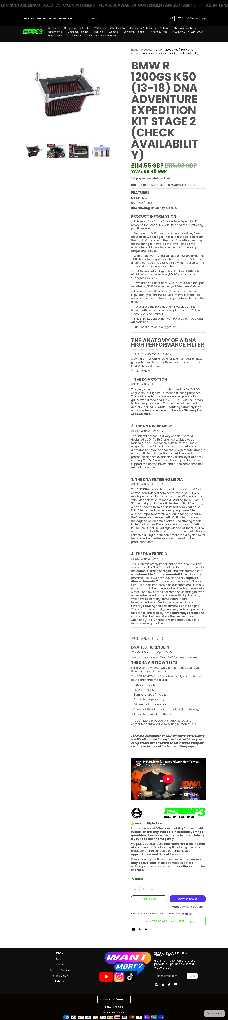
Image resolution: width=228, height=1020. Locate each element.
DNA (134, 185)
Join (192, 976)
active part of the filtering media (179, 521)
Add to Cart (149, 899)
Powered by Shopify (114, 1012)
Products (146, 49)
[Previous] (24, 92)
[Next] (110, 92)
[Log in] (204, 18)
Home (134, 49)
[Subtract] (135, 889)
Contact (60, 964)
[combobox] (130, 18)
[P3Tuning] (32, 32)
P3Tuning (110, 1007)
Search (60, 959)
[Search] (172, 18)
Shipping (136, 178)
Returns (59, 981)
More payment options (187, 907)
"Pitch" (186, 503)
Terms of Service (60, 970)
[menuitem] (53, 28)
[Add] (152, 889)
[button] (133, 929)
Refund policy (59, 976)
